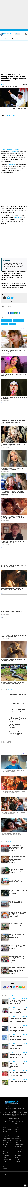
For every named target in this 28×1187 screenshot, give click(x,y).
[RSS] (23, 987)
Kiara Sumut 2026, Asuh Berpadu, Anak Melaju (15, 924)
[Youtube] (17, 987)
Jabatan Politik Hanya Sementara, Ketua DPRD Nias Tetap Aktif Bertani (17, 1047)
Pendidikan (18, 1133)
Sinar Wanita (6, 1148)
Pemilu (4, 1161)
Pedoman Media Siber (21, 1174)
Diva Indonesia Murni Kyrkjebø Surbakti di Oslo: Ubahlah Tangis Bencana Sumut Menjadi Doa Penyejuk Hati (14, 266)
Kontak (23, 1176)
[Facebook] (4, 987)
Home (2, 38)
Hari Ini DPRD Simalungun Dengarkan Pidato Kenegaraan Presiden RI (17, 726)
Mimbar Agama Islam (8, 1138)
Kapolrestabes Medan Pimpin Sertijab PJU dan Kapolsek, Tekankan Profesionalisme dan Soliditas (17, 1021)
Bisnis (4, 1165)
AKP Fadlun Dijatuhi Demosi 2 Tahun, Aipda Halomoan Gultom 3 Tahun (17, 903)
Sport (16, 1157)
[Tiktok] (11, 987)
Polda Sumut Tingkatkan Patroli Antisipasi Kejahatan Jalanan (18, 891)
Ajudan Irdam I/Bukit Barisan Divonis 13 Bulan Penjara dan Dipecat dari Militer (17, 1002)
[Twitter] (14, 987)
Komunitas (6, 1155)
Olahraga (17, 1127)
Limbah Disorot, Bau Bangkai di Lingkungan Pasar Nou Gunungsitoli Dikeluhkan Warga (18, 1066)
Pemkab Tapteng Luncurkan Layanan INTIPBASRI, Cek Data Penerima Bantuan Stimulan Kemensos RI (17, 1030)
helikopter (14, 152)
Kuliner (4, 1157)
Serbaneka (18, 1138)
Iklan (19, 1176)
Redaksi (12, 1174)
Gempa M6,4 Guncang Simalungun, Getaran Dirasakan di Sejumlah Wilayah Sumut (17, 1039)
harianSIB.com (10, 115)
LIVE (18, 34)
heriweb (20, 1181)
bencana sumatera (19, 321)
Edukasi (17, 1153)
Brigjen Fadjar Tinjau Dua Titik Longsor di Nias (17, 1082)
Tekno (4, 1163)
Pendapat (17, 1161)
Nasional (5, 1168)
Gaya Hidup (18, 1155)
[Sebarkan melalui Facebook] (9, 313)
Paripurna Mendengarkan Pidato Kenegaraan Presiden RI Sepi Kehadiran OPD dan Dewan (17, 719)
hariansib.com (13, 1181)
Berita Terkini (18, 1150)
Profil (4, 1153)
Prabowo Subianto (13, 150)
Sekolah (17, 1137)
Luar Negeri (6, 1137)
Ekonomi (17, 1131)
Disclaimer (13, 1176)
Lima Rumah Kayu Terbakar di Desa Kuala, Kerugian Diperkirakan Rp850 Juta (17, 1056)
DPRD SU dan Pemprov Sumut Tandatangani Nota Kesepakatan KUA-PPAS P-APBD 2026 (17, 881)
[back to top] (25, 1185)
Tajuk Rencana (19, 1144)
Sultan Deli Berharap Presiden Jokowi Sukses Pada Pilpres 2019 (17, 703)
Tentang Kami (5, 1174)
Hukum (17, 1135)
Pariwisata (5, 1146)
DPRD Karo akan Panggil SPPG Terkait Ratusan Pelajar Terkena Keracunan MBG (17, 1074)
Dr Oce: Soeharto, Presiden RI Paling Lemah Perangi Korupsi (17, 710)
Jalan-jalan (18, 1159)
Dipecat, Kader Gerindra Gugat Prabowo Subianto (17, 695)
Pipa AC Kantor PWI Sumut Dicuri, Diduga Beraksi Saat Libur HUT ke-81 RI (16, 936)
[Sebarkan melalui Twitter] (12, 313)
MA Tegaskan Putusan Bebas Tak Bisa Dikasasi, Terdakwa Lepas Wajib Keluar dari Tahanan (17, 858)
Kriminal (25, 38)
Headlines (7, 38)
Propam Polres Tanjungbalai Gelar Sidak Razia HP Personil (17, 946)
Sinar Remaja (6, 1144)
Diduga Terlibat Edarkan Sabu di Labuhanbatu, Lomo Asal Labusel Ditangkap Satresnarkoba (17, 914)
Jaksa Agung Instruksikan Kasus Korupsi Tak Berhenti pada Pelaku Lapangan (16, 869)
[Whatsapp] (20, 987)
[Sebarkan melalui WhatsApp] (15, 313)
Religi (4, 1167)
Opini (16, 1142)
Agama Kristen (7, 1140)
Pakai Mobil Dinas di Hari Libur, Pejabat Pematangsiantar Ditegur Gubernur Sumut (17, 1011)
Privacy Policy (6, 1176)
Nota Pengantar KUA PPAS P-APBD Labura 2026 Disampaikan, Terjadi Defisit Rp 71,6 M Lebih (18, 958)
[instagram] (7, 987)
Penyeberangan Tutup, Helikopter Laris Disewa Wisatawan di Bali (15, 733)
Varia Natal (18, 1152)
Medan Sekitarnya (16, 38)
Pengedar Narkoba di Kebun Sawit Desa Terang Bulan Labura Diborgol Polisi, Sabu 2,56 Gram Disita (17, 970)
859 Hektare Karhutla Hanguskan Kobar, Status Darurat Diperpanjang (16, 847)
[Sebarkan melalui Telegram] (18, 313)
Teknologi (5, 1152)
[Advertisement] (14, 14)
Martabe (5, 1133)
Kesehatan (18, 1140)
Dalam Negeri (6, 1135)
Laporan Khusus (7, 1159)
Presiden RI (4, 150)
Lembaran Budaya (7, 1142)
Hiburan (17, 1129)
